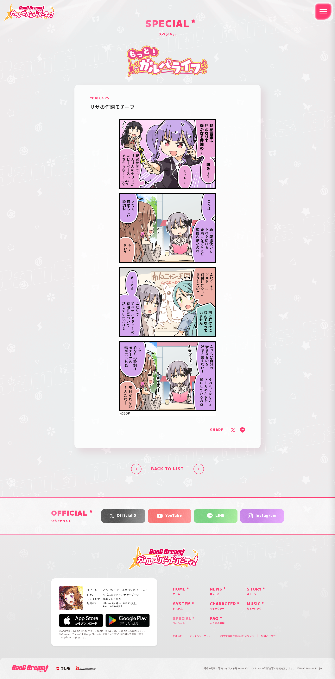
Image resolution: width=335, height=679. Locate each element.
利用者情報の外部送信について (237, 636)
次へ (198, 469)
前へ (136, 469)
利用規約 (178, 636)
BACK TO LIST (167, 469)
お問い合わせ (268, 636)
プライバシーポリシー (201, 636)
